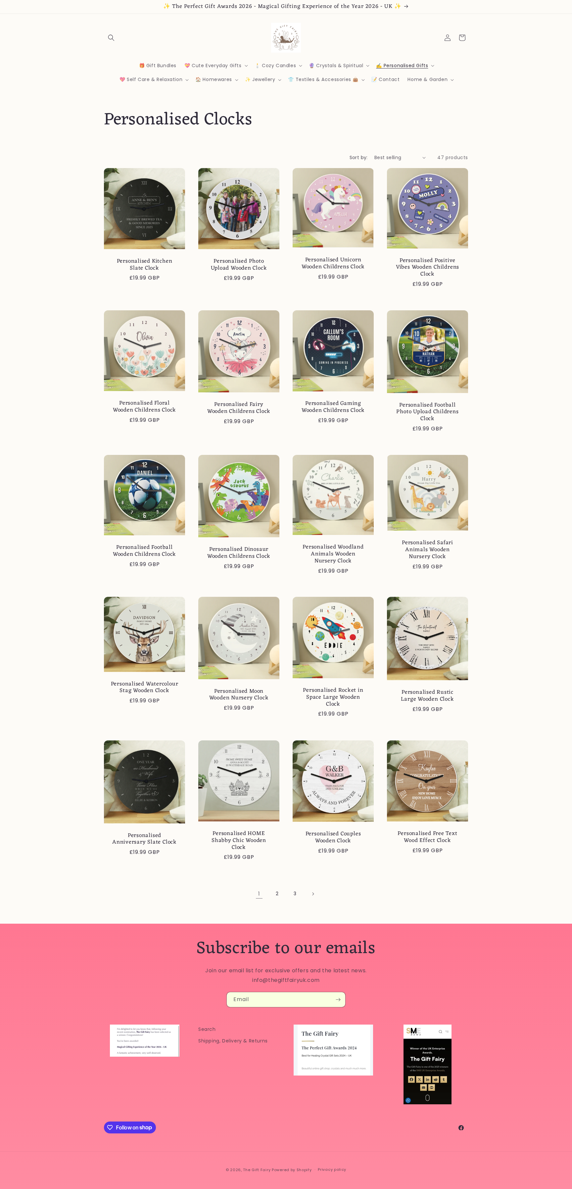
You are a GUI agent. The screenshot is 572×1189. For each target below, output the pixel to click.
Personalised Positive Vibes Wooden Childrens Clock (427, 267)
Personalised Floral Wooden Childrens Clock (144, 407)
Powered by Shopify (292, 1169)
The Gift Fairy (256, 1169)
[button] (111, 37)
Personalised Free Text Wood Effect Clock (427, 837)
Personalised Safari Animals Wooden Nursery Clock (427, 550)
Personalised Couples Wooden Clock (333, 838)
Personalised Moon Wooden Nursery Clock (239, 695)
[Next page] (313, 894)
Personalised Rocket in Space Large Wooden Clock (333, 697)
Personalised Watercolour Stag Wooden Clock (144, 688)
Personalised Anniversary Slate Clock (144, 839)
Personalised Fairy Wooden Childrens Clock (238, 408)
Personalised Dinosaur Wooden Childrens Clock (238, 553)
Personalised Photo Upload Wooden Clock (239, 265)
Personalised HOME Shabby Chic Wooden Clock (239, 840)
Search (207, 1029)
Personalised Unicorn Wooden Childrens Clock (333, 264)
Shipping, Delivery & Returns (233, 1040)
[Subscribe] (338, 999)
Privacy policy (332, 1169)
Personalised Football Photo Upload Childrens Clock (427, 412)
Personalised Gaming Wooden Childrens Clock (333, 407)
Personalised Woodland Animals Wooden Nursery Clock (333, 554)
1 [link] (259, 894)
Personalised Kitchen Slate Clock (144, 265)
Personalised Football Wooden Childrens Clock (144, 551)
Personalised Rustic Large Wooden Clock (427, 696)
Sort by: (359, 157)
